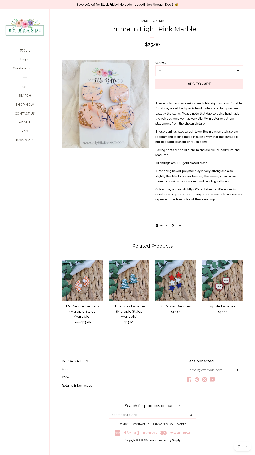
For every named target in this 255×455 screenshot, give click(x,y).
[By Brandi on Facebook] (189, 380)
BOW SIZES (25, 140)
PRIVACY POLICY (163, 424)
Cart (26, 50)
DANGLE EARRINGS (152, 20)
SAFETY (181, 424)
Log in (24, 59)
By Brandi (150, 440)
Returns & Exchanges (77, 385)
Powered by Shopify (169, 440)
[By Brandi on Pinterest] (196, 380)
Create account (25, 68)
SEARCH (24, 95)
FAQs (65, 377)
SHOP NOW (25, 104)
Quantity (160, 62)
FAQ (24, 131)
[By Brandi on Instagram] (204, 380)
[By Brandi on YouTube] (212, 380)
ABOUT (24, 122)
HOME (25, 86)
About (66, 369)
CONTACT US (25, 113)
